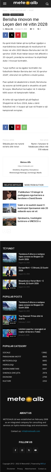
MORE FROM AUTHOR (34, 185)
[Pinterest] (18, 35)
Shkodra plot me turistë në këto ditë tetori (13, 145)
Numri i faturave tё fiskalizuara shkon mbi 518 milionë (38, 147)
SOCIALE (6, 15)
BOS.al (43, 464)
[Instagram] (22, 450)
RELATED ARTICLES (12, 185)
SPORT (31, 10)
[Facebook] (5, 35)
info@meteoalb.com (31, 431)
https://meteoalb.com (25, 166)
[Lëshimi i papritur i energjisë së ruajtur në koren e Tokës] (9, 332)
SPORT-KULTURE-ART (18, 10)
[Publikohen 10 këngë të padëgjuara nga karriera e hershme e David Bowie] (9, 195)
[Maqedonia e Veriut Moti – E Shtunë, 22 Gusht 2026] (9, 284)
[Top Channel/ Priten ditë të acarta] (9, 319)
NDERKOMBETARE (17, 15)
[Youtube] (35, 450)
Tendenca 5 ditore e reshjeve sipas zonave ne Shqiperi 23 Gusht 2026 (32, 256)
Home (5, 10)
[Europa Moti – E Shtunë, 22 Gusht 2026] (9, 271)
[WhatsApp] (24, 35)
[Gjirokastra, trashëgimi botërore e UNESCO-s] (9, 221)
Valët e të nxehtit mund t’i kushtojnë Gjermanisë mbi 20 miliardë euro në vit (33, 208)
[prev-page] (4, 231)
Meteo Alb (9, 29)
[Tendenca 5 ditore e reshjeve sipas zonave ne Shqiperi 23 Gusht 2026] (9, 257)
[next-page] (8, 231)
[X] (11, 35)
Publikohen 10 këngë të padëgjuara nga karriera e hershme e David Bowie (31, 195)
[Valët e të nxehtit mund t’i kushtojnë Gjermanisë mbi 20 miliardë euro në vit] (9, 208)
